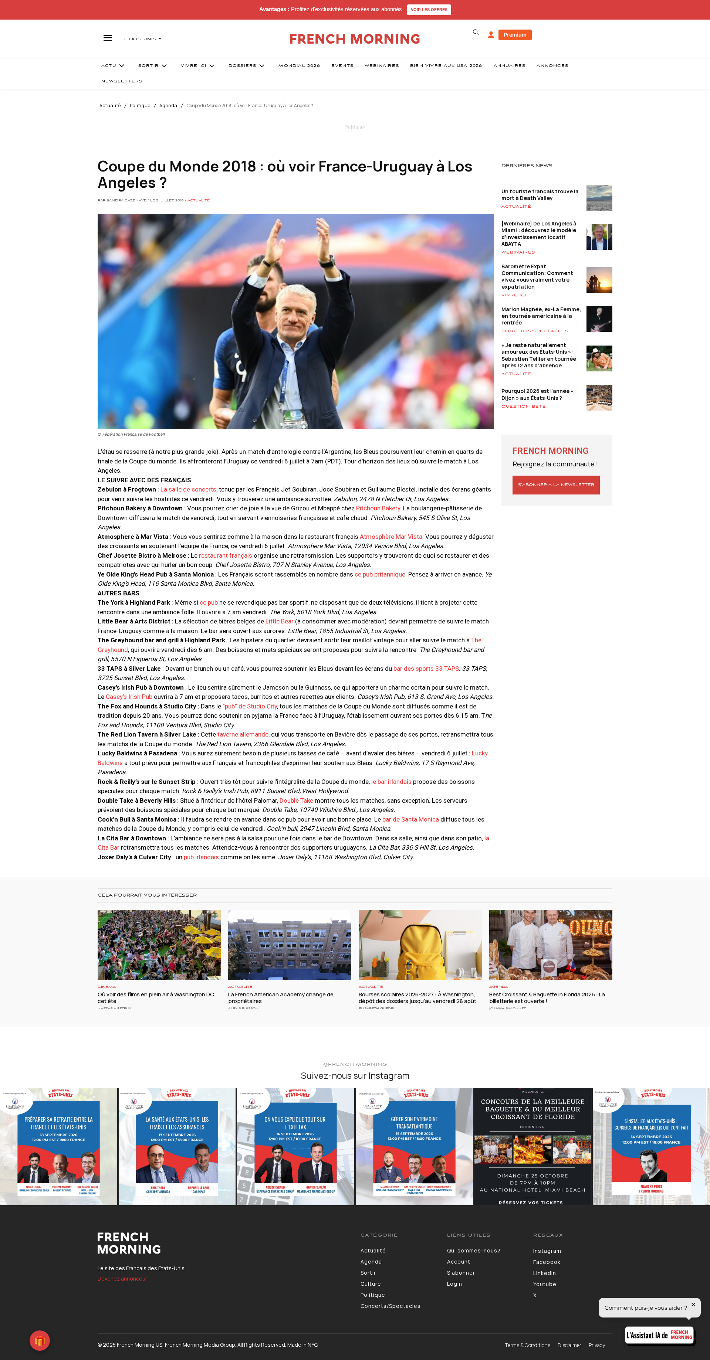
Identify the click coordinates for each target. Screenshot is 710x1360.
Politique (140, 105)
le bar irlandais (391, 781)
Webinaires (518, 252)
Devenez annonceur (122, 1278)
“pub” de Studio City (250, 706)
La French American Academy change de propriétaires (281, 997)
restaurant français (225, 555)
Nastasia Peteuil (115, 1008)
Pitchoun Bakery (377, 508)
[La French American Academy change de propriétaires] (289, 945)
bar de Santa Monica (410, 819)
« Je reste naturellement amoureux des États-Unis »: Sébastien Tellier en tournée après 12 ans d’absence (538, 355)
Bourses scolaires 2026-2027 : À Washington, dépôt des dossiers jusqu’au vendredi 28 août (417, 997)
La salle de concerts (188, 489)
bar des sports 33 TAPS (426, 668)
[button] (475, 32)
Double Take (295, 800)
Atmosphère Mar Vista (391, 536)
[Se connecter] (491, 35)
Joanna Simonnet (507, 1008)
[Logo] (223, 1243)
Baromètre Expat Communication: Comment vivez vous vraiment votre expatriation (537, 276)
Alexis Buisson (243, 1008)
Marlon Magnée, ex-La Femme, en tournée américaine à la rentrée (541, 316)
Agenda (168, 105)
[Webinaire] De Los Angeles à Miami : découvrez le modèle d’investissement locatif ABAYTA (539, 233)
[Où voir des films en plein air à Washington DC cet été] (159, 945)
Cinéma (107, 987)
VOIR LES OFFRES (429, 9)
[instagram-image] (58, 1146)
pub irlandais (200, 857)
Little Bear (280, 621)
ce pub (209, 602)
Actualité (110, 105)
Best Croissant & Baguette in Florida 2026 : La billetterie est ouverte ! (547, 997)
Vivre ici (513, 295)
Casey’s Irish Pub (129, 696)
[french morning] (355, 39)
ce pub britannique (380, 574)
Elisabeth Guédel (377, 1008)
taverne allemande (242, 734)
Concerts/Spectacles (534, 331)
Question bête (523, 406)
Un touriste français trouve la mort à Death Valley (540, 194)
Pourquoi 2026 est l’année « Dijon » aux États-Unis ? (537, 394)
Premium (515, 34)
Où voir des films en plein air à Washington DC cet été (156, 997)
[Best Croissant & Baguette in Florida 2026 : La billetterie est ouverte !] (550, 945)
